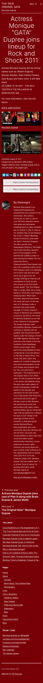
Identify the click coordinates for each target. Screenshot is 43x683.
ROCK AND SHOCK (11, 108)
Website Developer (11, 646)
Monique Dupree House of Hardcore (18, 542)
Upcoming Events (10, 619)
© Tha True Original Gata (10, 669)
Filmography (9, 587)
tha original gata (21, 168)
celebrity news (14, 165)
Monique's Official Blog (23, 162)
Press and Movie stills (13, 605)
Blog (5, 623)
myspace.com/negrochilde (14, 642)
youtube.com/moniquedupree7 (16, 639)
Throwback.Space (11, 653)
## (40, 3)
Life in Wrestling (10, 594)
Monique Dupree (10, 127)
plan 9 (36, 165)
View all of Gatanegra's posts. (25, 477)
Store (5, 616)
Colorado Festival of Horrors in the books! (21, 535)
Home (5, 573)
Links (5, 590)
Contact (7, 580)
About (5, 576)
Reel (6, 612)
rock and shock (8, 168)
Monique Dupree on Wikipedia (16, 635)
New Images (9, 601)
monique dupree (26, 165)
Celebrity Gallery (11, 598)
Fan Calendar (8, 650)
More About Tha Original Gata (17, 583)
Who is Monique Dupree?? (14, 549)
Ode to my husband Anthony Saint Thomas (22, 553)
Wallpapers (9, 608)
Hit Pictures (17, 674)
